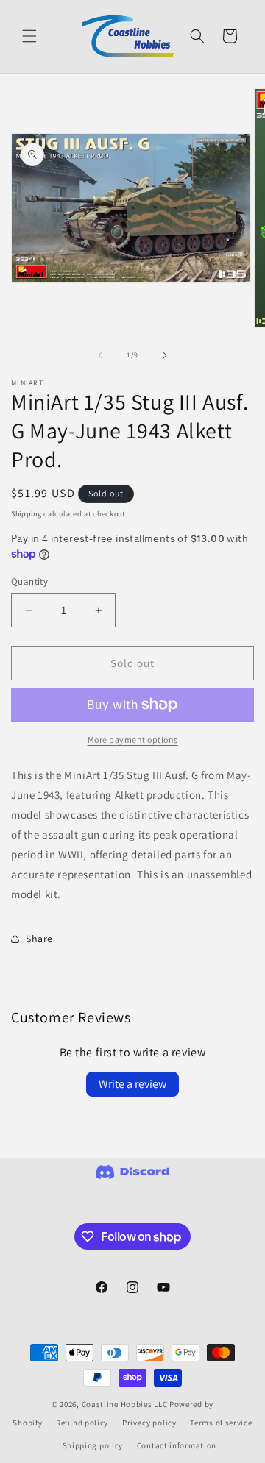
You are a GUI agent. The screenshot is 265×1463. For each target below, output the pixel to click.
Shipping (26, 514)
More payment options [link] (133, 739)
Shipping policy (93, 1445)
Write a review (132, 1084)
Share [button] (39, 938)
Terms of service (221, 1422)
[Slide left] (100, 355)
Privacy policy (149, 1422)
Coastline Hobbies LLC (125, 1404)
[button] (29, 36)
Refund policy (82, 1422)
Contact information (176, 1445)
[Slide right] (165, 355)
